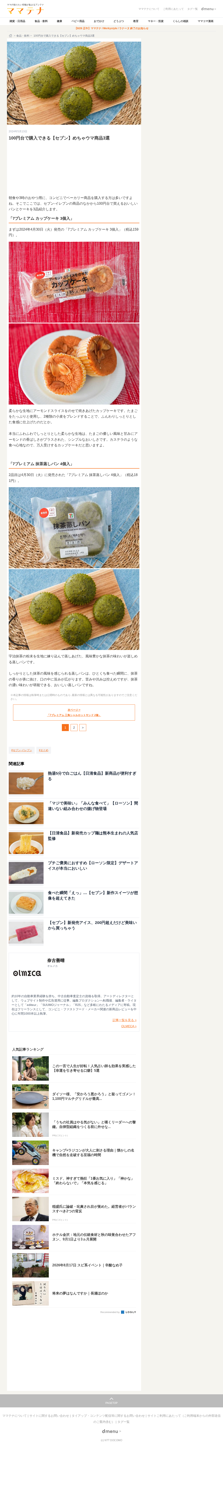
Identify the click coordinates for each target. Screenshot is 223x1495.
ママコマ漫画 (205, 21)
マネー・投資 (156, 21)
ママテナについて (15, 1415)
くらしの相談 (180, 21)
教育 (136, 21)
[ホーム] (11, 35)
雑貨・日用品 (17, 21)
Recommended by (110, 1312)
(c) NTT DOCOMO (111, 1440)
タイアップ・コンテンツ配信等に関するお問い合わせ (109, 1415)
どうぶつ (118, 21)
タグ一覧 (123, 1422)
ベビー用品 (77, 21)
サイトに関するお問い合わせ (49, 1415)
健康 (59, 21)
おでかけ (99, 21)
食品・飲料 (41, 21)
